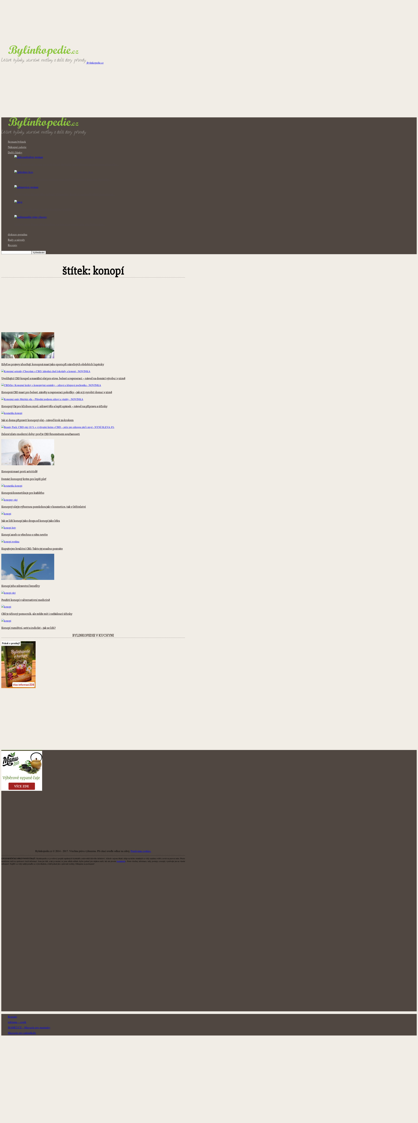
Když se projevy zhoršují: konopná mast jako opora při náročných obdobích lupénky (52, 364)
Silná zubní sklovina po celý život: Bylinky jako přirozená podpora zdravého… (66, 165)
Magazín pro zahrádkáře (22, 1033)
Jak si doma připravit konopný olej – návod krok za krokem (37, 420)
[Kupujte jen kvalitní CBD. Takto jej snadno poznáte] (10, 541)
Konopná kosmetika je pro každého (22, 493)
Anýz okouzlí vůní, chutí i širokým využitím (43, 210)
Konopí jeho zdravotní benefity (20, 586)
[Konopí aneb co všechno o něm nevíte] (8, 527)
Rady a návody (16, 240)
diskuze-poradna (17, 234)
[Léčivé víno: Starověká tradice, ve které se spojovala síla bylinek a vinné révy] (30, 217)
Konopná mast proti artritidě (19, 471)
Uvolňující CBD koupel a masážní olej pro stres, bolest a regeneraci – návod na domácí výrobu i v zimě (63, 378)
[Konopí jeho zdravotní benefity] (27, 579)
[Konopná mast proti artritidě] (27, 464)
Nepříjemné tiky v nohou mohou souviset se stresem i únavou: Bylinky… (62, 180)
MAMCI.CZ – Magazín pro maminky (29, 1027)
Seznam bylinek (17, 141)
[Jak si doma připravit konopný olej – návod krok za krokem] (11, 413)
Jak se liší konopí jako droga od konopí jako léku (30, 521)
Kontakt (12, 1017)
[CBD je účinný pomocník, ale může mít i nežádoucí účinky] (6, 606)
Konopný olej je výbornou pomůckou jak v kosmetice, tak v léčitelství (43, 507)
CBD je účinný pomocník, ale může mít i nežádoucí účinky (36, 614)
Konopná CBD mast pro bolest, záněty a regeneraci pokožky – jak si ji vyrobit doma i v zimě (56, 392)
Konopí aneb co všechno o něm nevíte (24, 535)
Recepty (12, 245)
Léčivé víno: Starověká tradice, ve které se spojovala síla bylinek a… (59, 225)
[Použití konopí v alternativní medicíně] (8, 592)
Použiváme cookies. (141, 851)
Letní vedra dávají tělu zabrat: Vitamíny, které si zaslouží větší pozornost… (64, 195)
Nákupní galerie (17, 147)
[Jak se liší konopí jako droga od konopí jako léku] (6, 513)
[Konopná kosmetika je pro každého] (11, 485)
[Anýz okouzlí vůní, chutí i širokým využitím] (18, 202)
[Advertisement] (209, 93)
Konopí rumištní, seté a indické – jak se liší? (28, 628)
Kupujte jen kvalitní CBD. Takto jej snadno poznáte (32, 549)
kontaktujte (121, 861)
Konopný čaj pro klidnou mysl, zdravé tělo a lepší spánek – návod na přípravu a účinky (54, 406)
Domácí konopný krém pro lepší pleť (23, 479)
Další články (15, 152)
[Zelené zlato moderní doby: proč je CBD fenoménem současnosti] (57, 427)
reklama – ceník (17, 1022)
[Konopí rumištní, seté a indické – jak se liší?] (6, 620)
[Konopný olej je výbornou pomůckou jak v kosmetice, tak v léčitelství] (9, 499)
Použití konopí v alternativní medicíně (25, 600)
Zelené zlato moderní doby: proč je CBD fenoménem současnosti (40, 434)
